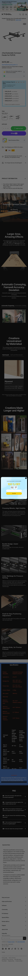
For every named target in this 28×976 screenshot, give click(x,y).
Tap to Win (14, 493)
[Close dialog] (26, 478)
